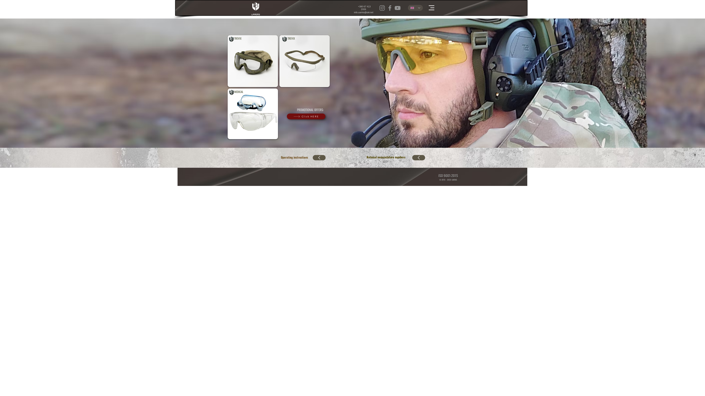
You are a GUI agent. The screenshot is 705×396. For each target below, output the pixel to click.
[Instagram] (382, 8)
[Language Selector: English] (415, 8)
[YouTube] (397, 8)
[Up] (319, 157)
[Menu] (431, 7)
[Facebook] (389, 8)
